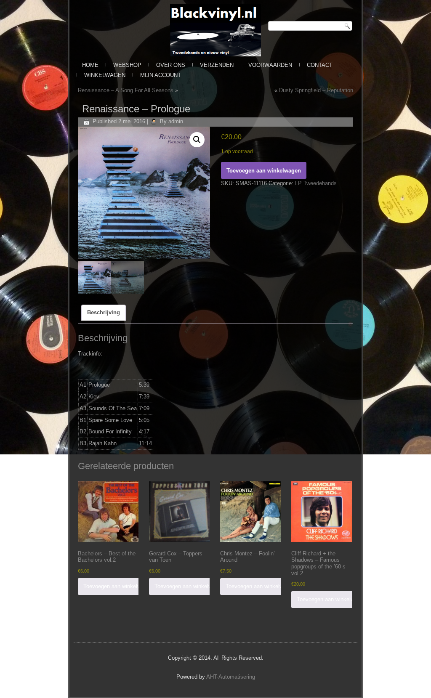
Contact (320, 65)
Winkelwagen (104, 75)
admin (175, 121)
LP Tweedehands (316, 183)
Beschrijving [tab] (103, 312)
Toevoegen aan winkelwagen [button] (118, 586)
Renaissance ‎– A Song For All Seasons (125, 90)
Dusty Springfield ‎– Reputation (316, 90)
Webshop (127, 65)
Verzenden (217, 65)
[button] (197, 139)
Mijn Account (160, 75)
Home (90, 65)
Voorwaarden (270, 65)
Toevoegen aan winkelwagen (263, 170)
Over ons (170, 65)
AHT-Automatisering (230, 677)
